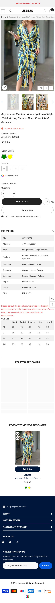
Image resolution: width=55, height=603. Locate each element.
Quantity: (5, 188)
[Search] (10, 10)
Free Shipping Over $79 (28, 3)
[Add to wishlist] (46, 201)
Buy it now (27, 210)
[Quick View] (17, 438)
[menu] (3, 10)
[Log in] (44, 10)
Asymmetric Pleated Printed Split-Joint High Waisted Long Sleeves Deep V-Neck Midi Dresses (27, 478)
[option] (27, 55)
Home (3, 17)
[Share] (52, 202)
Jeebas (13, 133)
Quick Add (27, 469)
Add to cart (21, 201)
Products (12, 17)
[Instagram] (3, 542)
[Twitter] (17, 542)
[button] (46, 88)
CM (2, 319)
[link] (14, 407)
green (26, 487)
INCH (6, 319)
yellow (29, 487)
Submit (46, 565)
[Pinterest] (10, 542)
